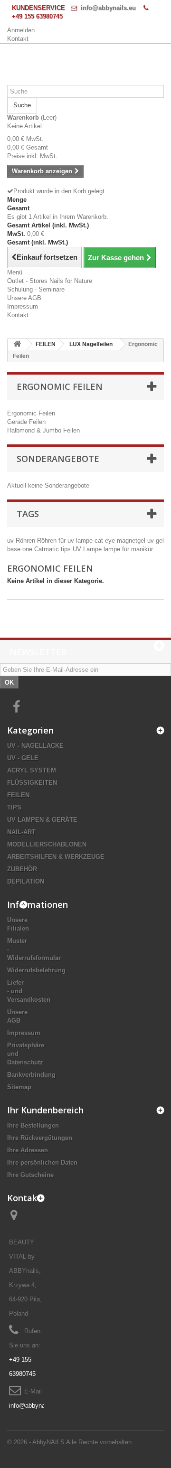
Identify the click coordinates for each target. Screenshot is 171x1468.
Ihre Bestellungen (33, 1125)
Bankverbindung (31, 1074)
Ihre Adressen (27, 1150)
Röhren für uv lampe (66, 540)
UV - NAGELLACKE (35, 745)
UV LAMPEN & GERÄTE (42, 819)
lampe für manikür (128, 549)
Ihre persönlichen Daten (42, 1162)
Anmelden (21, 30)
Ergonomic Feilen (31, 413)
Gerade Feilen (26, 421)
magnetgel (132, 540)
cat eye (106, 540)
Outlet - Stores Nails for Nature (49, 280)
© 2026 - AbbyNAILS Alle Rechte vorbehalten (69, 1442)
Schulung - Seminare (36, 289)
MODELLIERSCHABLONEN (46, 844)
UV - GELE (22, 758)
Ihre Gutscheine (30, 1174)
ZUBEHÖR (22, 869)
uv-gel (155, 540)
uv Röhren (22, 540)
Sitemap (19, 1087)
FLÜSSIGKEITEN (32, 782)
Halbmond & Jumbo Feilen (43, 430)
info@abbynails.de (34, 1405)
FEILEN (18, 795)
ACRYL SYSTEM (31, 770)
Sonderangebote (58, 458)
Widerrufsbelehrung (36, 970)
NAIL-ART (21, 832)
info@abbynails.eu (108, 7)
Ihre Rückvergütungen (39, 1137)
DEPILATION (25, 881)
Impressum (22, 306)
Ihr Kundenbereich (45, 1110)
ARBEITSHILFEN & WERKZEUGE (55, 856)
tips (67, 549)
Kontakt (17, 38)
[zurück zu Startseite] (17, 344)
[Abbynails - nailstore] (85, 55)
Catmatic (47, 549)
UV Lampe (88, 549)
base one (20, 549)
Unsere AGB (24, 297)
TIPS (14, 807)
